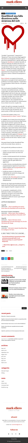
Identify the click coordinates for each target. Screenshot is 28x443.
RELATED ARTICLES (7, 275)
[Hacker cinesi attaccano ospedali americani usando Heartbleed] (4, 296)
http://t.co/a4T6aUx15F (15, 240)
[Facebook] (2, 258)
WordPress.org (4, 387)
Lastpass (20, 134)
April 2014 (3, 360)
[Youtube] (19, 434)
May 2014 (3, 358)
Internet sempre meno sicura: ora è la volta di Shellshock (17, 288)
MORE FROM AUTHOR (8, 277)
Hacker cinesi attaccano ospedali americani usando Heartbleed (17, 296)
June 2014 (3, 356)
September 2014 (5, 352)
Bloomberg (14, 177)
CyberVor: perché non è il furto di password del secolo (12, 330)
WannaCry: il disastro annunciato (8, 316)
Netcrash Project (11, 11)
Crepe (7, 250)
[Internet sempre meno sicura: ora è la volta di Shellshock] (4, 289)
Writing (2, 373)
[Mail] (8, 434)
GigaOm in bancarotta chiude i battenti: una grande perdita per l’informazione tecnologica (17, 282)
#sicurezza (8, 238)
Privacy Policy (14, 438)
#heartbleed (10, 236)
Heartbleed (11, 62)
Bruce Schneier (5, 78)
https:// (3, 70)
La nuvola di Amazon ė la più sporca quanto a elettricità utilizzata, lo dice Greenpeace (7, 269)
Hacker (10, 250)
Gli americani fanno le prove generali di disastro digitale (20, 268)
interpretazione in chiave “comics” (11, 116)
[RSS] (12, 434)
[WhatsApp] (12, 258)
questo (3, 139)
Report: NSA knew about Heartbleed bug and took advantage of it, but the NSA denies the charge (14, 221)
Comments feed (4, 385)
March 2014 (4, 362)
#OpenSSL (5, 241)
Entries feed (4, 383)
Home (2, 11)
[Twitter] (5, 258)
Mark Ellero (5, 23)
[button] (2, 8)
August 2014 (4, 354)
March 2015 (4, 350)
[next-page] (4, 301)
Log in (2, 381)
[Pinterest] (9, 258)
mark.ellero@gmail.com (17, 424)
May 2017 (3, 348)
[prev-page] (2, 301)
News (6, 11)
